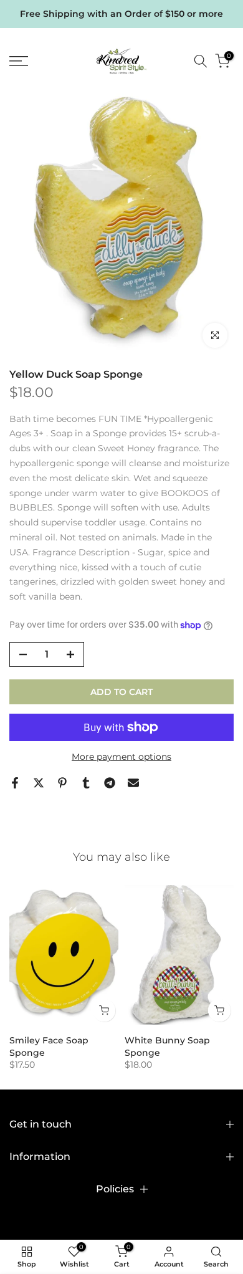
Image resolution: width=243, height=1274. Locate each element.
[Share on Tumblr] (86, 782)
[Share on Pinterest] (62, 782)
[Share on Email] (133, 782)
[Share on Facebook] (15, 782)
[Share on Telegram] (109, 782)
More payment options (121, 756)
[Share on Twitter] (38, 782)
